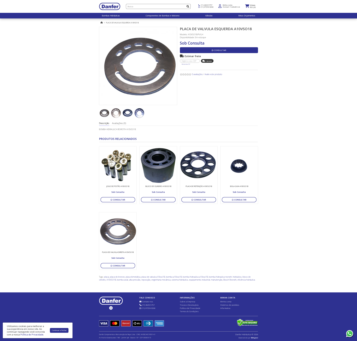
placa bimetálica (133, 276)
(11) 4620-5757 (206, 5)
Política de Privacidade (190, 308)
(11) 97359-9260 (206, 7)
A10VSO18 (111, 279)
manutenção (216, 279)
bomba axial (122, 279)
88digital (254, 338)
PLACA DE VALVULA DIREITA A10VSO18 (118, 252)
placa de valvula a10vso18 (153, 276)
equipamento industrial (199, 279)
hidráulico (237, 276)
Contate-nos (147, 301)
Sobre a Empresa (187, 301)
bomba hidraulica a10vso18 (195, 276)
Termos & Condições (189, 311)
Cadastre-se (235, 7)
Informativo (225, 308)
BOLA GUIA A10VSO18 (239, 186)
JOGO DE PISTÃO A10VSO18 (117, 186)
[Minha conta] (220, 6)
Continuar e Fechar (59, 330)
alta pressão (134, 279)
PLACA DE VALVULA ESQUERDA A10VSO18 (122, 23)
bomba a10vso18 (174, 276)
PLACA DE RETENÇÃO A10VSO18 (199, 186)
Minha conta (225, 301)
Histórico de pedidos (229, 305)
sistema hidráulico (180, 279)
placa (106, 276)
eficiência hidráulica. (246, 279)
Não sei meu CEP (186, 64)
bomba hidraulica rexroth (220, 276)
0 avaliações (197, 74)
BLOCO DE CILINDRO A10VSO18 (158, 186)
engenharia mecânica (161, 279)
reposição (145, 279)
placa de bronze (117, 276)
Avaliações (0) (119, 123)
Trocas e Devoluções (189, 305)
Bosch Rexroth (230, 279)
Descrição (104, 123)
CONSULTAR (219, 50)
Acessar (226, 7)
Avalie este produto (213, 74)
